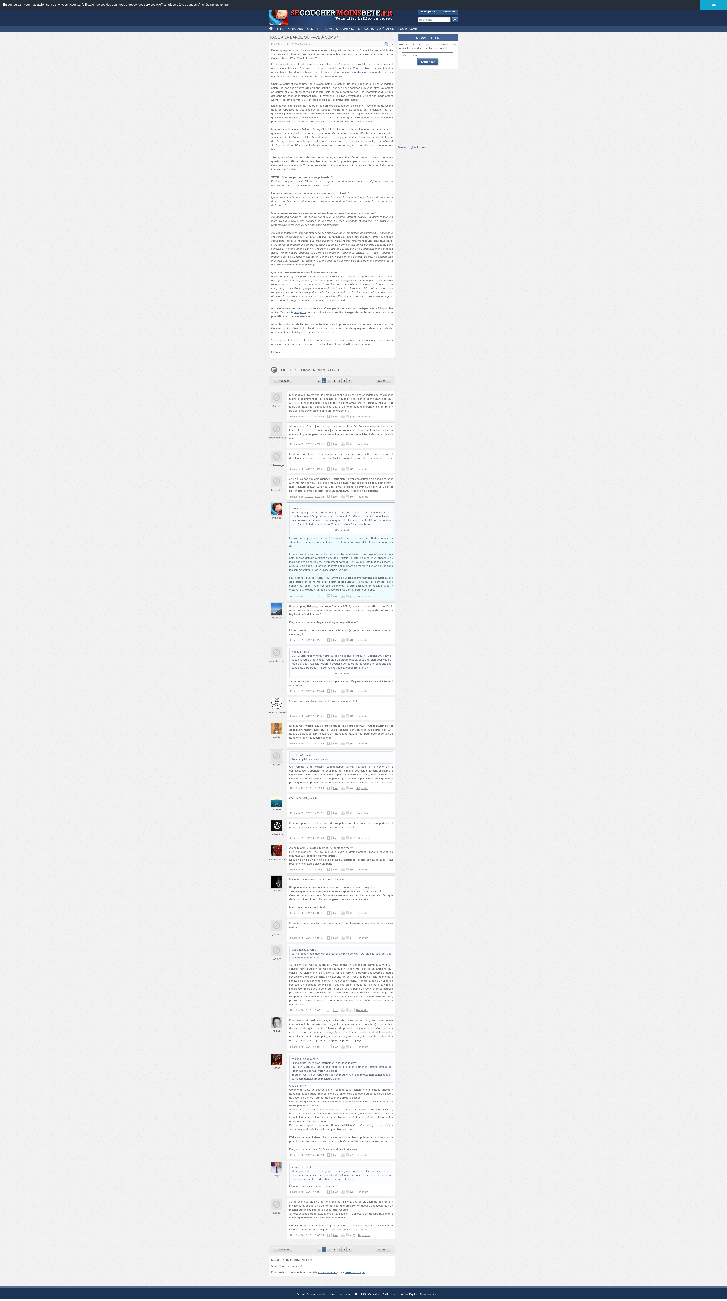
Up (343, 416)
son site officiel (380, 113)
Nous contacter (429, 1294)
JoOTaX (277, 890)
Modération (385, 28)
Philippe (279, 44)
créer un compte (355, 1272)
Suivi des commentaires (342, 28)
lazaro (277, 764)
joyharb (276, 934)
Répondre (364, 416)
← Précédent (282, 380)
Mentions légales (407, 1294)
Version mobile (316, 1294)
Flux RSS (360, 1294)
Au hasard (295, 28)
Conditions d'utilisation (381, 1294)
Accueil (300, 1294)
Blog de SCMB (407, 28)
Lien (335, 416)
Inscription (428, 11)
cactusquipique (278, 858)
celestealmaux (277, 437)
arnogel (276, 809)
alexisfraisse (276, 661)
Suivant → (383, 380)
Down (347, 416)
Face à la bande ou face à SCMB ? (304, 37)
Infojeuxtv (312, 63)
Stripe (276, 1067)
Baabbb (277, 617)
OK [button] (714, 4)
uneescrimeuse (278, 712)
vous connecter (327, 1272)
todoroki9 (276, 489)
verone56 (297, 1167)
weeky (295, 651)
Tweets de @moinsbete (412, 147)
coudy (276, 736)
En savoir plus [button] (219, 4)
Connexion (448, 11)
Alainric (276, 1031)
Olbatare (277, 405)
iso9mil (277, 1212)
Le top (280, 28)
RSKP (276, 1176)
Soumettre (314, 28)
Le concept (345, 1294)
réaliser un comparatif (367, 71)
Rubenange (277, 465)
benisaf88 (297, 755)
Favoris (368, 28)
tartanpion (277, 834)
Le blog (332, 1294)
